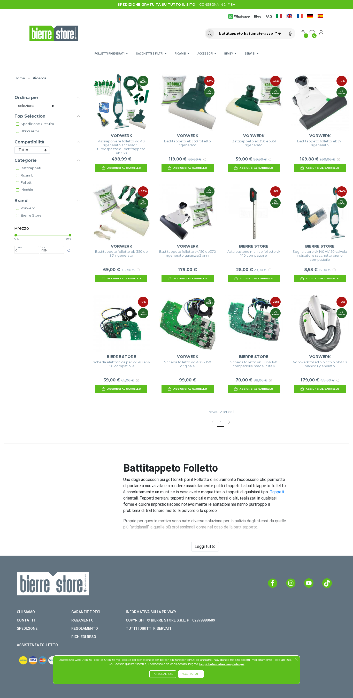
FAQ (268, 16)
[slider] (15, 235)
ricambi (27, 175)
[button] (296, 660)
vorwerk (28, 208)
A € (43, 247)
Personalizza (163, 673)
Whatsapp (242, 16)
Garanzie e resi (85, 612)
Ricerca (40, 78)
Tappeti (277, 491)
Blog (257, 16)
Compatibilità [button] (29, 142)
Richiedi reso (83, 637)
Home (19, 78)
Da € (19, 247)
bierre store (31, 215)
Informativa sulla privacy (151, 612)
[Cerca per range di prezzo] (69, 251)
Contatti (26, 620)
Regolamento (84, 628)
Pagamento (82, 620)
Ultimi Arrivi (30, 131)
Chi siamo (26, 612)
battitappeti (31, 168)
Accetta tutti (191, 673)
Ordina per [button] (26, 97)
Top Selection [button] (29, 116)
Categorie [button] (25, 160)
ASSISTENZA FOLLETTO (37, 645)
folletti (26, 183)
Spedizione (27, 628)
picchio (27, 190)
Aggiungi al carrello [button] (124, 167)
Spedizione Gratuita (37, 124)
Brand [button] (21, 200)
